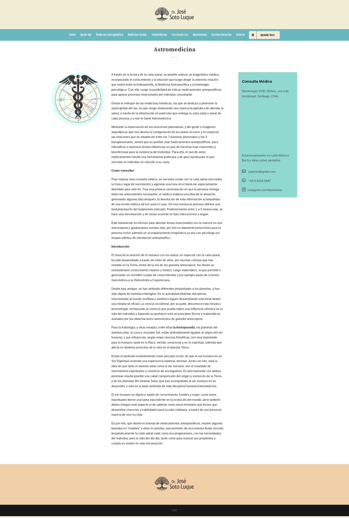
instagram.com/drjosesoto (265, 190)
